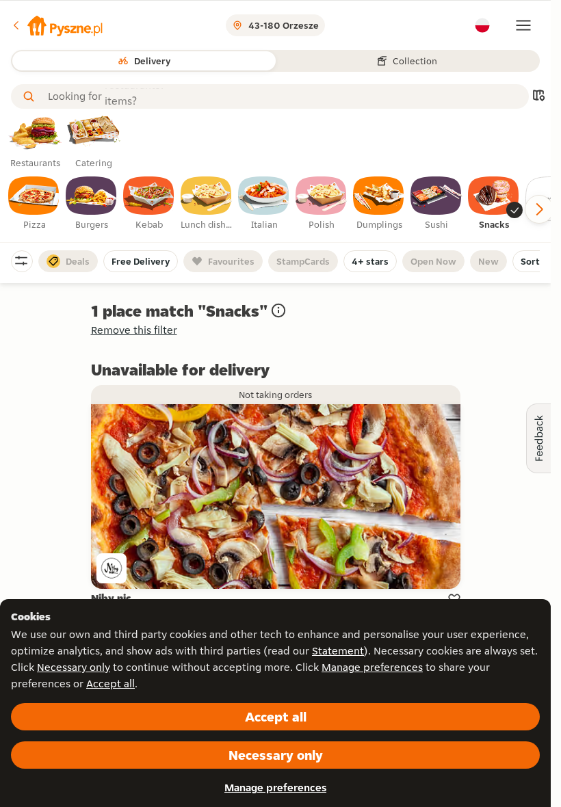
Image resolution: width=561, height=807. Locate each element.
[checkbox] (34, 203)
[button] (57, 25)
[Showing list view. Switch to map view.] (538, 97)
